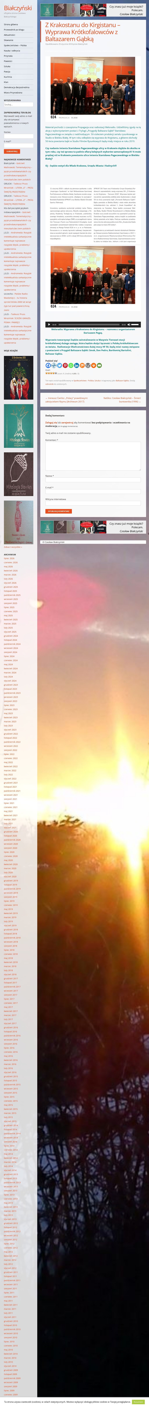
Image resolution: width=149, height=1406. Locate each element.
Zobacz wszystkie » (13, 547)
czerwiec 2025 (11, 611)
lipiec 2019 (9, 901)
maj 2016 (8, 1056)
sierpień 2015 (10, 1092)
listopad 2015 (10, 1080)
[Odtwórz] (49, 324)
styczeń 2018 (10, 974)
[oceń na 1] (46, 373)
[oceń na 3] (51, 373)
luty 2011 (8, 1313)
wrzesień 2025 (11, 599)
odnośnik (49, 384)
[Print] (93, 365)
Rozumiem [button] (138, 1402)
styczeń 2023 (10, 729)
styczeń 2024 (10, 680)
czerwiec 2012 (11, 1247)
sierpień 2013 (10, 1190)
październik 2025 (12, 595)
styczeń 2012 (10, 1268)
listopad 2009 (10, 1374)
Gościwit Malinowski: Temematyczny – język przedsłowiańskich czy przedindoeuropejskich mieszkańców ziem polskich (18, 171)
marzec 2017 (10, 1015)
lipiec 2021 (9, 803)
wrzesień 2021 (11, 795)
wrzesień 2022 (11, 746)
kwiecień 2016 (11, 1060)
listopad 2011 (10, 1276)
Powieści (8, 61)
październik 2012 (12, 1231)
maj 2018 (8, 958)
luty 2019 (8, 921)
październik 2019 (12, 888)
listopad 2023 (10, 688)
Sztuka (7, 66)
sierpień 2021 (10, 799)
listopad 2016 (10, 1031)
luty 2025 (8, 627)
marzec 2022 (10, 770)
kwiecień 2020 (11, 864)
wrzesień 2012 (11, 1235)
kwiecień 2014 (11, 1158)
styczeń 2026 (10, 582)
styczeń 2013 (10, 1219)
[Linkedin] (76, 365)
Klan (6, 82)
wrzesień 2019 (11, 892)
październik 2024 (12, 644)
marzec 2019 (10, 917)
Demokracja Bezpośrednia (16, 87)
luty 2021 (8, 823)
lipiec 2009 (9, 1390)
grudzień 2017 (11, 978)
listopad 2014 (10, 1129)
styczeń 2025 (10, 631)
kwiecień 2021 (11, 815)
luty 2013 (8, 1215)
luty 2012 (8, 1264)
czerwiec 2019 (11, 905)
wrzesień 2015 (11, 1088)
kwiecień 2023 (11, 717)
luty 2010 (8, 1362)
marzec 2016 (10, 1064)
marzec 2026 (10, 574)
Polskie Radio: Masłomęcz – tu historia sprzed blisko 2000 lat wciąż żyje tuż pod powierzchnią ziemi (17, 301)
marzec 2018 (10, 966)
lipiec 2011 (9, 1292)
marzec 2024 (10, 672)
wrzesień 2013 (11, 1186)
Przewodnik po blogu (14, 29)
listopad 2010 (10, 1325)
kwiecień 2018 (11, 962)
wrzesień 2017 (11, 990)
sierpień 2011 (10, 1288)
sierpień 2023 (10, 701)
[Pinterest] (65, 365)
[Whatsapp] (70, 365)
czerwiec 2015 (11, 1100)
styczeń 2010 (10, 1366)
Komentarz (51, 440)
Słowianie (8, 40)
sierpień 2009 (10, 1386)
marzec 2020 (10, 868)
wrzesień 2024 (11, 648)
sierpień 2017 (10, 994)
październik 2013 (12, 1182)
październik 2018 (12, 937)
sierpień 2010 (10, 1337)
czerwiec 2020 (11, 856)
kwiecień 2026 (11, 570)
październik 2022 (12, 742)
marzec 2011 (10, 1309)
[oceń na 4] (53, 373)
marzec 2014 (10, 1162)
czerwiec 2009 (11, 1394)
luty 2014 (8, 1166)
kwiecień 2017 (11, 1011)
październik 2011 (12, 1280)
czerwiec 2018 (11, 954)
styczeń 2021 (10, 827)
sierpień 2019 (10, 897)
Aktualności (9, 35)
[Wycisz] (128, 324)
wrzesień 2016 (11, 1039)
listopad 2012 (10, 1227)
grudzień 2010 (11, 1321)
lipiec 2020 (9, 852)
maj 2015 (8, 1105)
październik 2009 (12, 1378)
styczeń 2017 (10, 1023)
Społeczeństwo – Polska (15, 45)
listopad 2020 (10, 835)
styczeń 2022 (10, 778)
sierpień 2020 (10, 848)
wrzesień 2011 (11, 1284)
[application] (93, 324)
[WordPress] (88, 365)
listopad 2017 (10, 982)
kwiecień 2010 (11, 1353)
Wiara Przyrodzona (13, 92)
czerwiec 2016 (11, 1052)
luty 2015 (8, 1117)
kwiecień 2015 (11, 1109)
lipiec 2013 (9, 1194)
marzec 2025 (10, 623)
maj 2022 (8, 762)
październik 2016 (12, 1035)
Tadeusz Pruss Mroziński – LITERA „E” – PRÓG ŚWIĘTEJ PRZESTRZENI (18, 187)
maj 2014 (8, 1154)
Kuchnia (8, 76)
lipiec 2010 (9, 1341)
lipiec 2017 (9, 999)
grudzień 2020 (11, 831)
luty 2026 (8, 578)
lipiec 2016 (9, 1047)
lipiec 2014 (9, 1145)
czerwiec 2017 (11, 1003)
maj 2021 (8, 811)
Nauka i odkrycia (12, 50)
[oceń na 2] (49, 373)
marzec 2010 (10, 1357)
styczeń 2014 (10, 1170)
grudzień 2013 (11, 1174)
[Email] (99, 365)
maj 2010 (8, 1349)
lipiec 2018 (9, 950)
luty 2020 (8, 872)
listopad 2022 (10, 737)
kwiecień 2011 (11, 1304)
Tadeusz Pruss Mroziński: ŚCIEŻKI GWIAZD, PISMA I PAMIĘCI (17, 318)
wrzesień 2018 (11, 941)
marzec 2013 (10, 1211)
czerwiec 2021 (11, 807)
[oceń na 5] (56, 373)
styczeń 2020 (10, 876)
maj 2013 (8, 1202)
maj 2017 (8, 1007)
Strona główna (11, 24)
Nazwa (49, 475)
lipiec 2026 (9, 558)
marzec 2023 (10, 721)
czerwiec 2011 (11, 1296)
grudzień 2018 (11, 929)
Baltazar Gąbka (122, 380)
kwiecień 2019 (11, 913)
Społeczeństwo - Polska (84, 380)
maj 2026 (8, 566)
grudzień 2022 (11, 733)
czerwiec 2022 (11, 758)
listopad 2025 (10, 591)
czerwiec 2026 (11, 562)
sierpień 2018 (10, 945)
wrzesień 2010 (11, 1333)
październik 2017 (12, 986)
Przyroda (8, 55)
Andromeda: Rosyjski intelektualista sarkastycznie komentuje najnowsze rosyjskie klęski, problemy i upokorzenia (17, 240)
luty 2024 (8, 676)
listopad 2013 (10, 1178)
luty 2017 (8, 1019)
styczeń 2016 (10, 1072)
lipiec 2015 (9, 1096)
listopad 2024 (10, 640)
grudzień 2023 (11, 684)
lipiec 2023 (9, 705)
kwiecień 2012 (11, 1255)
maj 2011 (8, 1300)
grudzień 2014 (11, 1125)
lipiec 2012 (9, 1243)
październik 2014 (12, 1133)
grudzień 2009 (11, 1370)
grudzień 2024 (11, 635)
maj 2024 (8, 664)
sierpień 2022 (10, 750)
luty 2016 (8, 1068)
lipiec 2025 (9, 607)
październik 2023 (12, 693)
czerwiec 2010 (11, 1345)
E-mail (49, 487)
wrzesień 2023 (11, 697)
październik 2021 (12, 790)
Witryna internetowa (55, 499)
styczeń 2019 (10, 925)
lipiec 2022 (9, 754)
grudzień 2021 (11, 782)
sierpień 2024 (10, 652)
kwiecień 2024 (11, 668)
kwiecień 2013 (11, 1207)
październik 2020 (12, 839)
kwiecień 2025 (11, 619)
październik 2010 (12, 1329)
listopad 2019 (10, 884)
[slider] (135, 324)
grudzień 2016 (11, 1027)
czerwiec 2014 (11, 1149)
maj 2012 (8, 1251)
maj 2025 (8, 615)
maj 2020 (8, 860)
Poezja (7, 71)
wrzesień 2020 (11, 843)
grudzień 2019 (11, 880)
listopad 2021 (10, 786)
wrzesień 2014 (11, 1137)
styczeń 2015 (10, 1121)
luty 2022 (8, 774)
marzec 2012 (10, 1260)
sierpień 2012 (10, 1239)
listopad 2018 (10, 933)
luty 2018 (8, 970)
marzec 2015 (10, 1113)
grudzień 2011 (11, 1272)
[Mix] (82, 365)
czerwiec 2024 (11, 660)
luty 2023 (8, 725)
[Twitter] (59, 365)
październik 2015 (12, 1084)
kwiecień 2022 (11, 766)
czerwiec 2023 (11, 709)
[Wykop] (53, 365)
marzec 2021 (10, 819)
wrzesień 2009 (11, 1382)
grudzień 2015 (11, 1076)
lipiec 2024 (9, 656)
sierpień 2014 (10, 1141)
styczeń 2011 (10, 1317)
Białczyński (18, 8)
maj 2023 (8, 713)
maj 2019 (8, 909)
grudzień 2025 (11, 587)
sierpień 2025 (10, 603)
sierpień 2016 (10, 1043)
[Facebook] (48, 365)
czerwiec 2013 (11, 1198)
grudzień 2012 (11, 1223)
